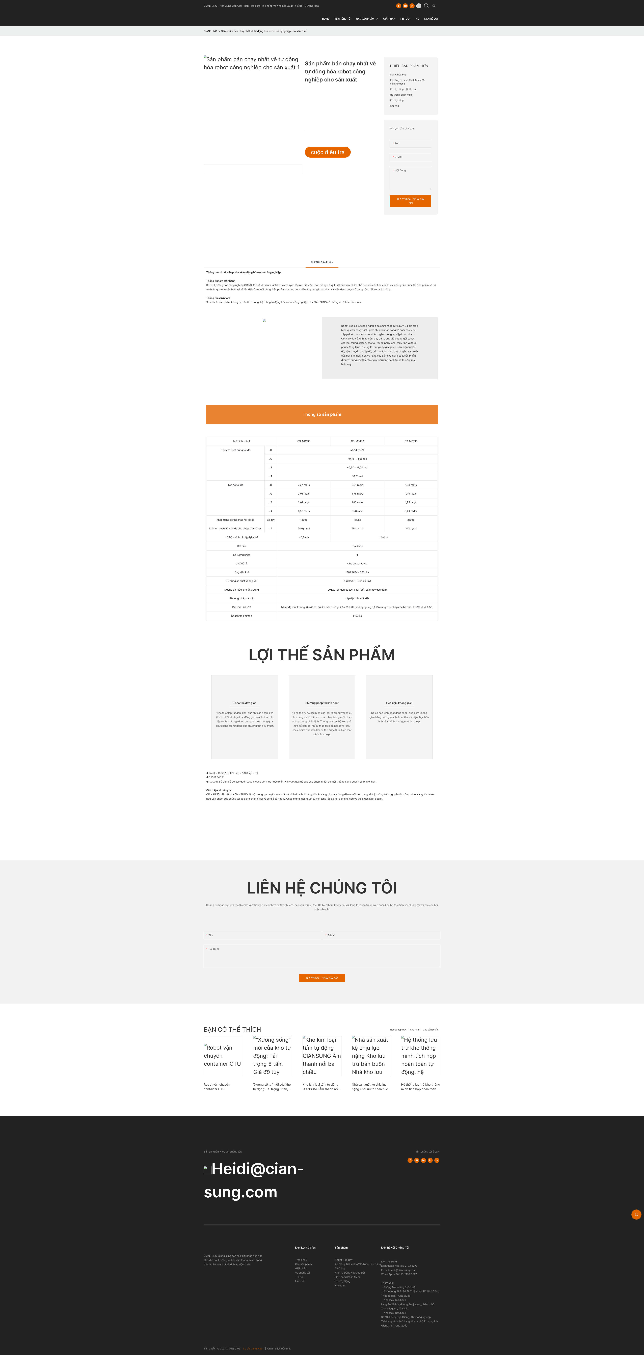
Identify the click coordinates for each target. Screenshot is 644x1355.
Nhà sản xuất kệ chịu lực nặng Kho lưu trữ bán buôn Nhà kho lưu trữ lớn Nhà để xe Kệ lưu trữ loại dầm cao (371, 1087)
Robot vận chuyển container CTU (217, 1087)
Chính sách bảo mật (279, 1348)
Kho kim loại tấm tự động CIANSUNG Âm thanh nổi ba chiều (320, 1087)
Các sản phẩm (431, 1029)
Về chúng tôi (302, 1272)
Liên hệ (299, 1281)
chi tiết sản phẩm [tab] (322, 262)
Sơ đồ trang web (252, 1348)
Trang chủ (301, 1259)
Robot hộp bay (398, 1029)
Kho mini (414, 1029)
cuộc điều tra (328, 152)
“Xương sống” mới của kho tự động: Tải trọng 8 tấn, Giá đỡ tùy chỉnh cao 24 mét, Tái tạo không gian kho (272, 1087)
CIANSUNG (210, 31)
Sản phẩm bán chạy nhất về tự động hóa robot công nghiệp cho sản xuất (263, 31)
